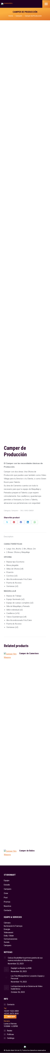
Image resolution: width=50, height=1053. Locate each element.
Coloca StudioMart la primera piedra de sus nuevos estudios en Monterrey (25, 959)
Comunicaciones (10, 939)
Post (6, 898)
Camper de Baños (27, 850)
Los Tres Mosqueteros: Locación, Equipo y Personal (27, 977)
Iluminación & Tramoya (13, 926)
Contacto (7, 910)
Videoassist (8, 932)
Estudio (7, 885)
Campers (14, 510)
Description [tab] (8, 536)
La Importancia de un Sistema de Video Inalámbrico (26, 987)
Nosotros (7, 906)
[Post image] (5, 958)
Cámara (7, 923)
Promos (7, 902)
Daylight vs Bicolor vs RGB (21, 968)
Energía (7, 929)
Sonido (6, 942)
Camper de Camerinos (29, 653)
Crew (6, 893)
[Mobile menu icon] (46, 4)
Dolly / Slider (9, 936)
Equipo (6, 880)
